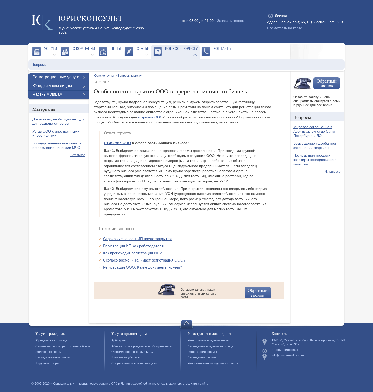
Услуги (50, 49)
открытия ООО (150, 117)
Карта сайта (199, 383)
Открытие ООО (117, 143)
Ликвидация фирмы (202, 357)
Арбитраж (118, 340)
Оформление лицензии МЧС (132, 352)
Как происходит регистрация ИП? (132, 253)
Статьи (143, 49)
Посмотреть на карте (284, 28)
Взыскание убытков (125, 357)
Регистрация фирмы (202, 352)
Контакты (222, 49)
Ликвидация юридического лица (210, 346)
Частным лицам (47, 94)
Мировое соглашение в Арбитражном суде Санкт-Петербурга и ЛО (315, 131)
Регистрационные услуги (55, 77)
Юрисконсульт (104, 75)
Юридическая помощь (51, 340)
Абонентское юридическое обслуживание (141, 346)
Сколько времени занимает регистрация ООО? (144, 260)
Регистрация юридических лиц (209, 340)
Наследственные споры (52, 357)
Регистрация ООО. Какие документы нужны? (142, 267)
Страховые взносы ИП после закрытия (137, 239)
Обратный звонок (258, 292)
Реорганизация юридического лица (213, 363)
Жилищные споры (48, 352)
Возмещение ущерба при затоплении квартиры (314, 145)
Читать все (77, 155)
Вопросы (39, 64)
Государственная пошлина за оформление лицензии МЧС (57, 145)
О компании (84, 49)
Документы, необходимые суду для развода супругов (58, 121)
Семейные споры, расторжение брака (63, 346)
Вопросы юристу (181, 49)
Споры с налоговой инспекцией (134, 363)
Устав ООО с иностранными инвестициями (55, 133)
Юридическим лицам (52, 86)
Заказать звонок (230, 21)
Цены (116, 49)
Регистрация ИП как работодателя (133, 246)
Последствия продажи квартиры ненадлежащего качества (315, 159)
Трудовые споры (47, 363)
